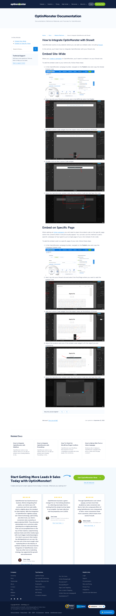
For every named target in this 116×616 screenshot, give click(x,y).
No (67, 411)
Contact (13, 587)
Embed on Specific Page (23, 43)
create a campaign (56, 58)
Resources (74, 4)
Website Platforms (59, 35)
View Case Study (25, 564)
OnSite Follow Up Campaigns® (67, 593)
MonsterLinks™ (63, 582)
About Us (82, 4)
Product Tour (86, 587)
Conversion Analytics (41, 595)
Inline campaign (59, 232)
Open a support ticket (19, 63)
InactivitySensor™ (63, 596)
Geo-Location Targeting (65, 590)
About (12, 584)
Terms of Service (15, 612)
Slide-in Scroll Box (40, 587)
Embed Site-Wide (20, 41)
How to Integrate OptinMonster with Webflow (19, 445)
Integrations (86, 589)
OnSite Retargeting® (64, 579)
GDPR (33, 612)
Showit (100, 45)
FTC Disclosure (40, 612)
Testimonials (14, 581)
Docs (50, 35)
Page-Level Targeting (65, 587)
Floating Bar (38, 584)
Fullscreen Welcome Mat (42, 581)
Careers (13, 595)
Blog (12, 589)
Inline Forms (38, 589)
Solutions (50, 4)
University (13, 575)
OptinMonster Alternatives (90, 592)
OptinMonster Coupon (56, 612)
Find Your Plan (100, 4)
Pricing (57, 4)
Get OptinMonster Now (88, 478)
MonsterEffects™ (63, 585)
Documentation (87, 581)
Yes (62, 411)
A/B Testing (38, 592)
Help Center (65, 4)
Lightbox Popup (39, 575)
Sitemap (47, 612)
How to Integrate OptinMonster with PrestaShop (43, 445)
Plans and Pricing (87, 584)
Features (42, 4)
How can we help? (53, 420)
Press (12, 578)
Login (91, 4)
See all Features (89, 482)
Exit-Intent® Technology (42, 578)
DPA (30, 612)
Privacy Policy (24, 612)
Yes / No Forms (63, 576)
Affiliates (13, 592)
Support (85, 578)
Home (44, 35)
